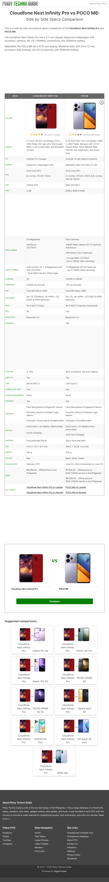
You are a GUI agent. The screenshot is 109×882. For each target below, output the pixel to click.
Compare (54, 601)
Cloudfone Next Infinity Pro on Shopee (45, 492)
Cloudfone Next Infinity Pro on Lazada (45, 487)
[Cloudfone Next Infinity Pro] (45, 131)
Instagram (7, 844)
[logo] (20, 3)
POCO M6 (84, 96)
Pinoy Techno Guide (21, 802)
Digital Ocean (60, 871)
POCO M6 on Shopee (76, 492)
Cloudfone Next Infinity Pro (45, 96)
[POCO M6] (84, 131)
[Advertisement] (54, 73)
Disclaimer (72, 858)
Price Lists (40, 851)
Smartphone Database (78, 836)
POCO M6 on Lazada (76, 487)
